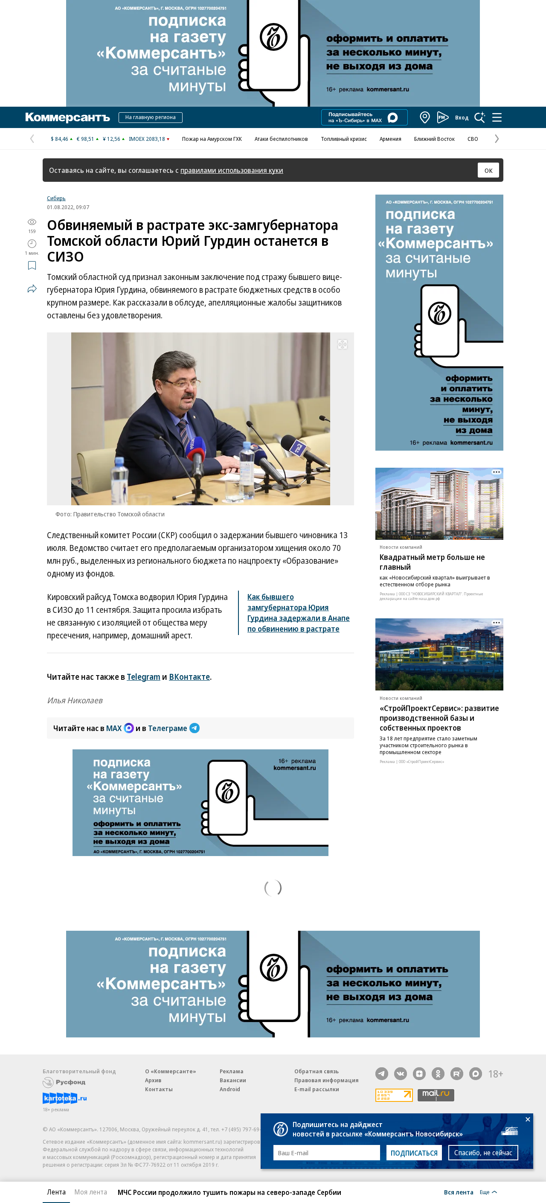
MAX (114, 728)
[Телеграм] (381, 1073)
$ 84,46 (59, 139)
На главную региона (150, 117)
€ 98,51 (85, 139)
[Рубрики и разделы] (497, 117)
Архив (153, 1080)
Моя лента (90, 1192)
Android (230, 1089)
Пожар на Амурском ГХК (212, 139)
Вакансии (233, 1080)
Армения (390, 139)
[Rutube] (456, 1073)
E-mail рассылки (316, 1089)
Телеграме (167, 728)
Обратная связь (316, 1071)
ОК (489, 170)
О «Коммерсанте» (170, 1071)
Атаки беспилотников (281, 139)
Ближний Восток (434, 139)
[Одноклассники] (438, 1073)
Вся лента (458, 1192)
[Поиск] (479, 117)
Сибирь (56, 198)
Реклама (232, 1071)
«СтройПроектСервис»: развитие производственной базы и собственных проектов (439, 718)
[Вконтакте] (400, 1073)
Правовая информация (326, 1080)
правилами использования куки (231, 170)
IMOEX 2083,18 (147, 139)
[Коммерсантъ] (68, 117)
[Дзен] (419, 1073)
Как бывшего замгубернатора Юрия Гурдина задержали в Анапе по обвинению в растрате (298, 612)
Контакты (159, 1089)
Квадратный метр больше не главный (432, 562)
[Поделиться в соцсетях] (32, 288)
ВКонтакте (189, 676)
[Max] (475, 1073)
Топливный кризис (344, 139)
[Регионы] (425, 117)
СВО (473, 139)
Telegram (143, 676)
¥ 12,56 (111, 139)
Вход (462, 117)
